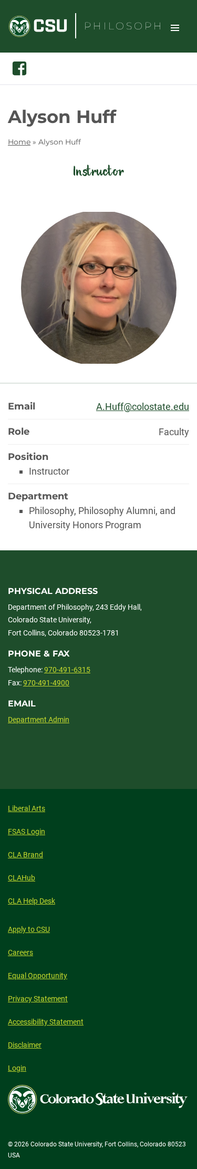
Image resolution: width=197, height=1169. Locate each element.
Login (17, 1068)
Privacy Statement (38, 998)
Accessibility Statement (46, 1022)
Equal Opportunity (37, 975)
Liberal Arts (26, 808)
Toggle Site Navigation (175, 27)
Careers (20, 952)
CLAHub (21, 878)
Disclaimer (25, 1045)
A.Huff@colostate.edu (142, 406)
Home (19, 142)
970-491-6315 (67, 669)
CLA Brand (25, 854)
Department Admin (38, 719)
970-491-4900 (46, 683)
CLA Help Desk (31, 901)
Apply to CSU (29, 929)
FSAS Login (26, 831)
